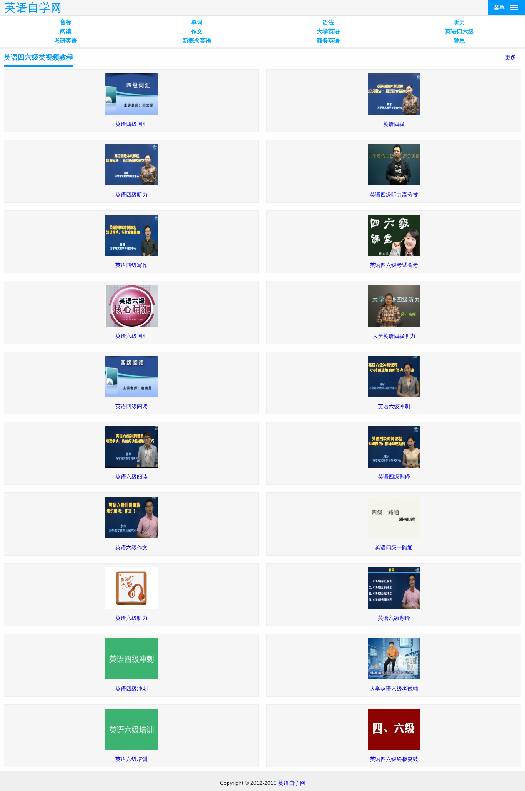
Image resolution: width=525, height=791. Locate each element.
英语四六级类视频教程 (38, 57)
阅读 (65, 31)
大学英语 (328, 31)
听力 (459, 22)
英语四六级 (459, 31)
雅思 (459, 40)
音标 (65, 22)
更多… (513, 57)
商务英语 (328, 40)
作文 (197, 31)
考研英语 (65, 40)
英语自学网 (291, 783)
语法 (328, 22)
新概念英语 (197, 40)
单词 (197, 22)
